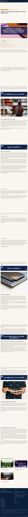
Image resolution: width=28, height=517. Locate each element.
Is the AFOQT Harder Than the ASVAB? (6, 45)
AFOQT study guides (12, 302)
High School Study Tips (3, 500)
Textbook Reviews (3, 504)
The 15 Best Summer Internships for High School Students (21, 494)
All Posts (15, 500)
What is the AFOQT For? (5, 43)
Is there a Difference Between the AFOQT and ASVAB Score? (9, 44)
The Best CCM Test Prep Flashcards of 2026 (19, 495)
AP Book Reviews (2, 502)
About (15, 501)
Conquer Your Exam (3, 490)
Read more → (6, 470)
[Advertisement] (14, 450)
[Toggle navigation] (26, 1)
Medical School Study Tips (3, 503)
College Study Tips (3, 501)
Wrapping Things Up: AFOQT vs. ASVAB (6, 46)
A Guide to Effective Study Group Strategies (19, 491)
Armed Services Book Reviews (4, 9)
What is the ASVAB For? (5, 42)
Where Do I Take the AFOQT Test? (6, 481)
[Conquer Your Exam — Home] (4, 1)
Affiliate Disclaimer (17, 502)
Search (15, 503)
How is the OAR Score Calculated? (19, 469)
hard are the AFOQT (11, 86)
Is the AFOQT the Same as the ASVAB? (6, 41)
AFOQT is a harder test (5, 434)
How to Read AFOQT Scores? (5, 469)
